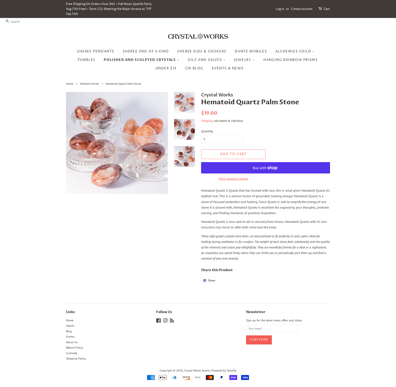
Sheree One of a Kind (146, 51)
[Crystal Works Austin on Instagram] (165, 321)
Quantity (207, 131)
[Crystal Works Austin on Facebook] (158, 321)
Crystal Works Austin (197, 370)
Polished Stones (89, 84)
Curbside (71, 353)
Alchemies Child (293, 51)
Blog (69, 331)
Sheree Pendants (95, 51)
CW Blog (194, 68)
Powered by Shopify (223, 370)
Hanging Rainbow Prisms (290, 60)
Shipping (207, 121)
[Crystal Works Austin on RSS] (172, 321)
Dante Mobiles (251, 51)
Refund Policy (74, 347)
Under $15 (166, 68)
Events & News (228, 68)
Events (70, 336)
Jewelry (243, 60)
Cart (327, 9)
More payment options (233, 179)
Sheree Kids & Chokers (201, 51)
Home (69, 84)
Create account (302, 9)
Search (70, 326)
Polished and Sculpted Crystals (140, 60)
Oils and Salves (205, 60)
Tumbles (86, 60)
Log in (280, 9)
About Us (72, 342)
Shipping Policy (76, 358)
